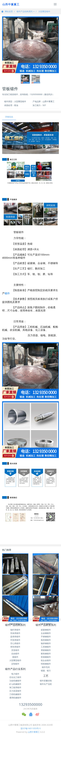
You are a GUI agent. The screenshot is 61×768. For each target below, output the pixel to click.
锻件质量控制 (46, 680)
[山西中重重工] (10, 4)
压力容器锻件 (15, 690)
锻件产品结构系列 (25, 11)
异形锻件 (15, 650)
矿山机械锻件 (15, 684)
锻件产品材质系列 (46, 625)
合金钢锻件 (46, 633)
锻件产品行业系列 (15, 669)
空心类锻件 (15, 643)
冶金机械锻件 (15, 680)
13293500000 (30, 704)
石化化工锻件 (15, 677)
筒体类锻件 (15, 633)
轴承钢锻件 (46, 643)
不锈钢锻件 (46, 636)
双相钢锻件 (46, 657)
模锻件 (15, 657)
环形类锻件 (15, 640)
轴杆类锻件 (15, 629)
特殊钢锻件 (46, 663)
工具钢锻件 (46, 646)
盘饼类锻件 (15, 636)
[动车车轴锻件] (46, 566)
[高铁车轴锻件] (15, 587)
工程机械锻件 (15, 694)
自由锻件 (15, 653)
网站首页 (9, 11)
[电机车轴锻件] (15, 566)
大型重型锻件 (44, 11)
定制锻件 (15, 663)
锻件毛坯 (46, 667)
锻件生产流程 (46, 684)
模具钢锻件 (46, 640)
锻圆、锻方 (46, 670)
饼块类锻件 (15, 646)
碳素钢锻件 (46, 629)
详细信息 (9, 116)
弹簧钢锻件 (46, 650)
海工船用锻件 (15, 687)
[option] (30, 44)
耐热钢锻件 (46, 653)
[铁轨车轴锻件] (15, 608)
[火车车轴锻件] (46, 608)
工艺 (45, 675)
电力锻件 (15, 673)
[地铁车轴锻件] (46, 587)
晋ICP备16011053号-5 (31, 728)
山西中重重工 (34, 732)
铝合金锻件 (46, 660)
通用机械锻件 (15, 697)
